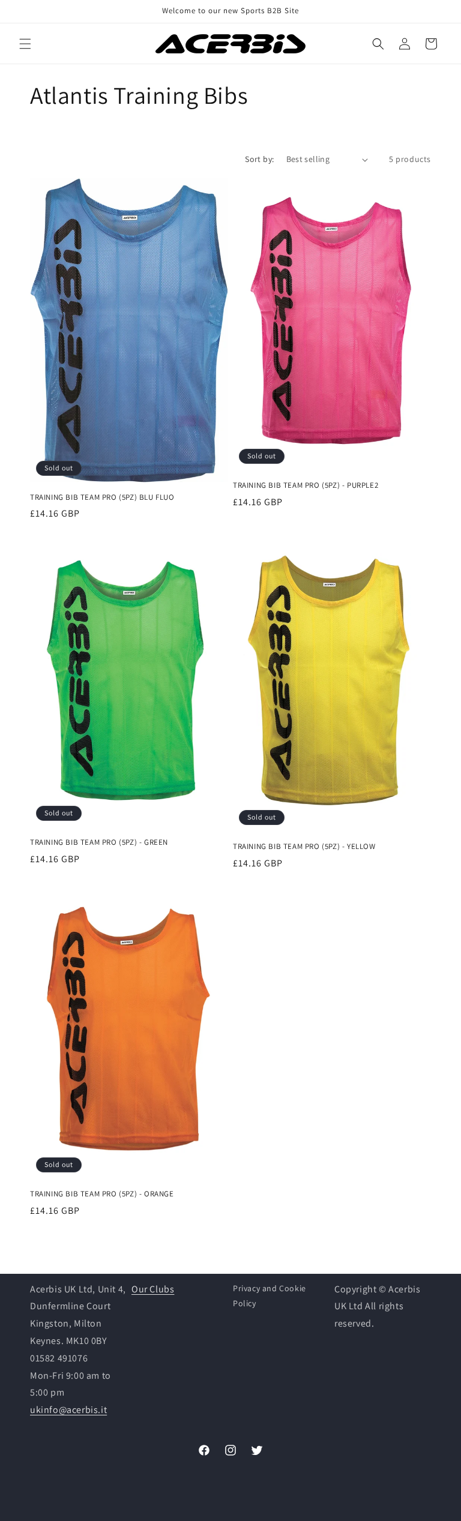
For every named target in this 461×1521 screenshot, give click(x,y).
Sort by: (259, 159)
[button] (25, 44)
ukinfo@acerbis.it (68, 1409)
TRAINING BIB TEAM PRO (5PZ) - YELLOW (304, 846)
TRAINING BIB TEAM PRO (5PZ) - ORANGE (102, 1194)
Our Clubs (152, 1289)
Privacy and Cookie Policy (269, 1296)
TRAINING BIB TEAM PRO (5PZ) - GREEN (99, 842)
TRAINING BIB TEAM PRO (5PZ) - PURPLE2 (305, 485)
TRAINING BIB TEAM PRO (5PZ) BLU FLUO (102, 497)
